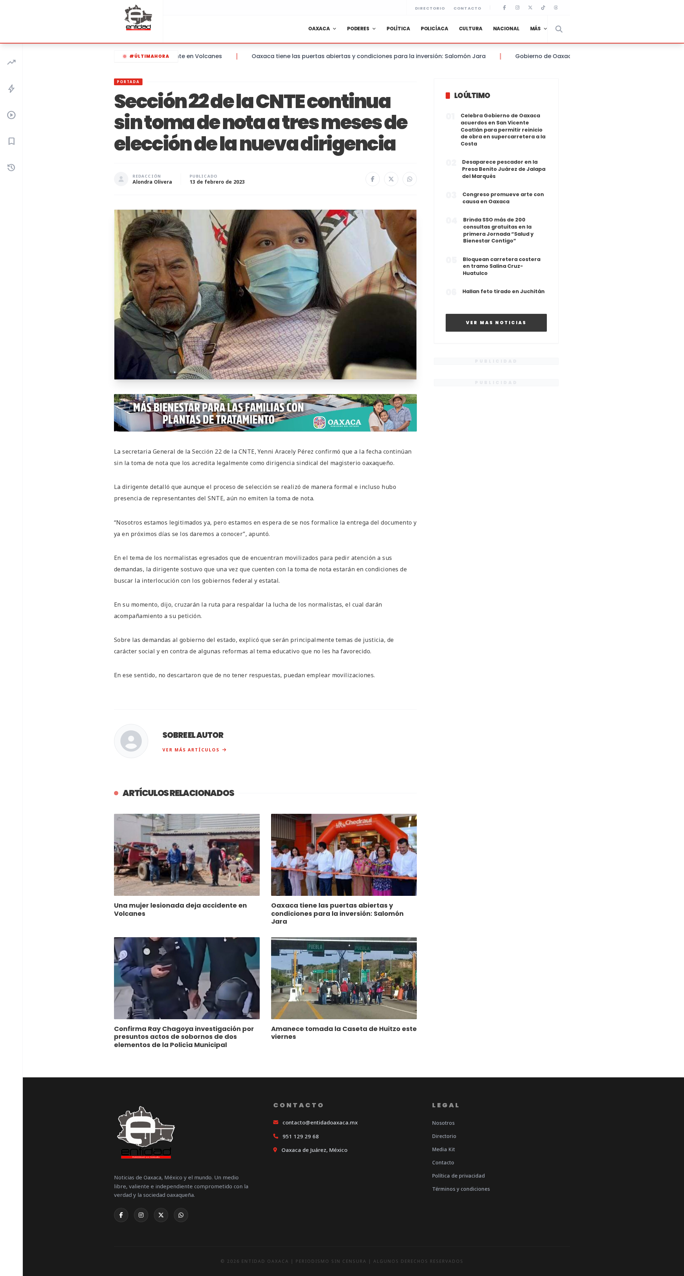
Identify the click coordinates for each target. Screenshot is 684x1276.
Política (398, 28)
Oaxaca (319, 28)
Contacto (467, 8)
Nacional (506, 28)
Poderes (358, 28)
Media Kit (443, 1149)
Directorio (430, 8)
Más (535, 28)
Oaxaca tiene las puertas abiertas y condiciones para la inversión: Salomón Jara (342, 56)
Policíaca (434, 28)
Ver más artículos (190, 750)
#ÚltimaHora (149, 56)
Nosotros (443, 1122)
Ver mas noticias (496, 323)
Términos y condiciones (461, 1188)
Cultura (470, 28)
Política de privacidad (458, 1175)
